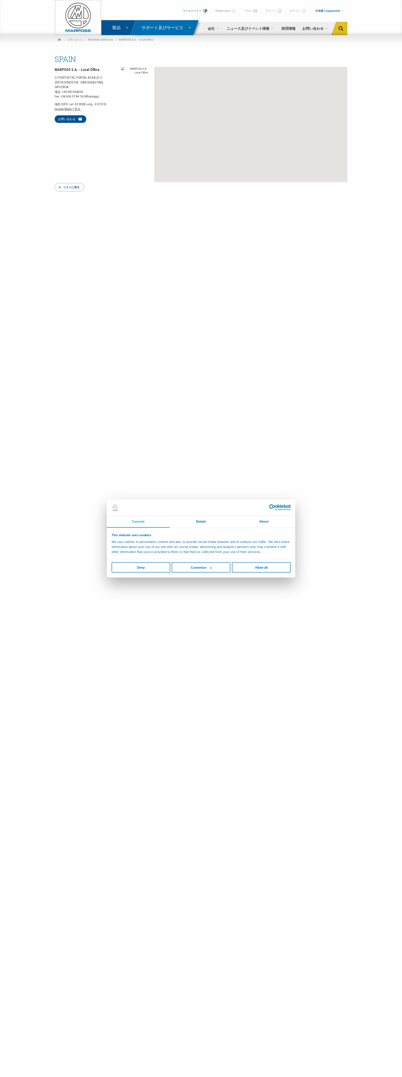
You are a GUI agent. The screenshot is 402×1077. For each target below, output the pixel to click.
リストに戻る (71, 187)
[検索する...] (342, 28)
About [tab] (263, 521)
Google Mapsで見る (68, 109)
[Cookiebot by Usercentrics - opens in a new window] (272, 507)
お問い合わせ (67, 119)
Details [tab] (201, 521)
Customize (198, 567)
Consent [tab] (138, 521)
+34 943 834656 (72, 92)
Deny (141, 567)
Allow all (261, 567)
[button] (251, 121)
